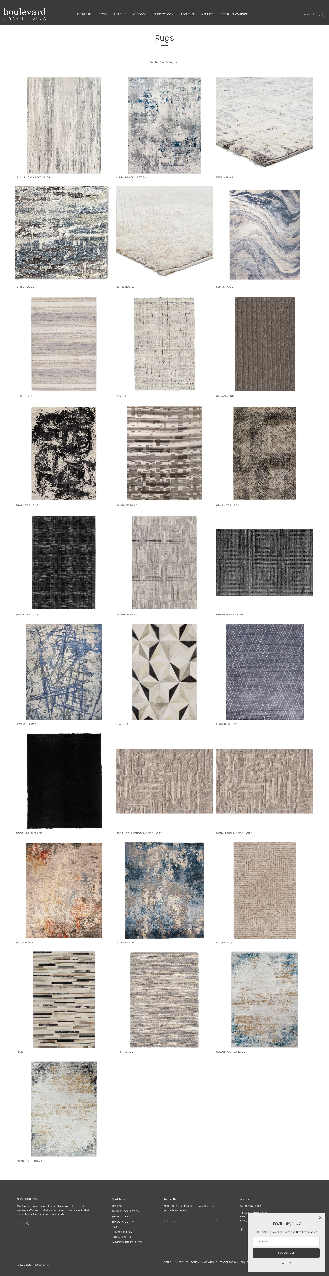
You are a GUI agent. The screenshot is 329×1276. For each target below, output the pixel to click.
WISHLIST (207, 14)
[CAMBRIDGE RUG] (164, 344)
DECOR (103, 14)
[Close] (320, 1217)
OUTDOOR (140, 14)
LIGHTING (120, 14)
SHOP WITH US (121, 1216)
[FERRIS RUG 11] (63, 344)
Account (309, 14)
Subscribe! (286, 1252)
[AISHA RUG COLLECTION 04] (63, 125)
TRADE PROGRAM (123, 1221)
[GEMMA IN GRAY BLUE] (63, 672)
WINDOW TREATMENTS (127, 1242)
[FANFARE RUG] (164, 999)
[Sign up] (215, 1221)
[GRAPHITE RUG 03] (164, 562)
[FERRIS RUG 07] (264, 234)
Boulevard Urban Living (36, 1264)
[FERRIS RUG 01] (63, 234)
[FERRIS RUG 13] (164, 234)
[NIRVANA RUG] (264, 344)
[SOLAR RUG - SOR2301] (264, 999)
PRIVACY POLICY (122, 1232)
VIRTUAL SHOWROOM (234, 14)
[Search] (321, 14)
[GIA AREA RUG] (164, 890)
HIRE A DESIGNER (122, 1237)
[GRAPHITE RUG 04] (264, 453)
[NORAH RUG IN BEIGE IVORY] (264, 781)
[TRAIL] (63, 999)
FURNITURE (84, 14)
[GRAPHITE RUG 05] (63, 562)
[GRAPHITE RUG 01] (164, 453)
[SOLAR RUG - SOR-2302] (63, 1109)
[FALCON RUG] (264, 890)
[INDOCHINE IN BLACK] (63, 781)
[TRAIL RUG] (164, 672)
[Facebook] (283, 1263)
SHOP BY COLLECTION (125, 1211)
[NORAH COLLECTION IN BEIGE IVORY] (164, 781)
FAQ (114, 1227)
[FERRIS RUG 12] (264, 125)
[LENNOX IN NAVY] (264, 672)
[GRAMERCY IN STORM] (264, 562)
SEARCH (117, 1206)
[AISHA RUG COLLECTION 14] (164, 125)
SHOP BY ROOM (164, 14)
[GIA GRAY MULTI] (63, 890)
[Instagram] (289, 1263)
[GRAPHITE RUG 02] (63, 453)
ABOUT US (187, 14)
